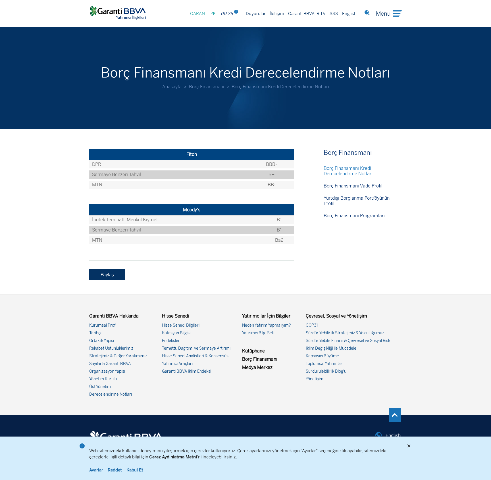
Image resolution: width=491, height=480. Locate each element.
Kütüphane (253, 351)
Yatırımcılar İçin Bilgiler (266, 316)
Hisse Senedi (175, 316)
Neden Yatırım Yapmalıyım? (266, 325)
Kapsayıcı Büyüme (322, 356)
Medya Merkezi (258, 367)
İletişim (277, 13)
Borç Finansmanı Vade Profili (354, 186)
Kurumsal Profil (103, 325)
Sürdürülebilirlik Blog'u (326, 371)
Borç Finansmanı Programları (354, 215)
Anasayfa (172, 86)
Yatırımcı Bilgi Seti (258, 333)
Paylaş (107, 274)
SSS (334, 13)
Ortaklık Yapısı (101, 340)
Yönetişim (314, 379)
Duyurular (256, 13)
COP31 (312, 325)
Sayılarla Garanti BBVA (110, 363)
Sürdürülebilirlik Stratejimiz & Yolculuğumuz (345, 333)
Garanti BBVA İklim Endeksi (186, 371)
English (349, 13)
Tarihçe (96, 333)
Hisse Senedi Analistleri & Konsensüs (195, 356)
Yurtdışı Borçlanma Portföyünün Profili (357, 200)
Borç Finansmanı (206, 86)
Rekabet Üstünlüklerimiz (111, 348)
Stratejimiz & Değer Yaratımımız (118, 356)
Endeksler (171, 340)
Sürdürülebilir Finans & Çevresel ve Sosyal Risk (348, 340)
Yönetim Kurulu (103, 379)
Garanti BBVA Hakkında (114, 316)
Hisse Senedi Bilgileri (180, 325)
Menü (383, 13)
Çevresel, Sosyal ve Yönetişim (336, 316)
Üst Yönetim (100, 386)
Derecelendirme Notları (110, 394)
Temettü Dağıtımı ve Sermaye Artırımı (196, 348)
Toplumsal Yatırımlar (324, 363)
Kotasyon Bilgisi (176, 333)
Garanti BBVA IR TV (307, 13)
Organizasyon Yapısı (107, 371)
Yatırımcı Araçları (177, 363)
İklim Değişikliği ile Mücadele (331, 348)
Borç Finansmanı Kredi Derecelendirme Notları (348, 171)
